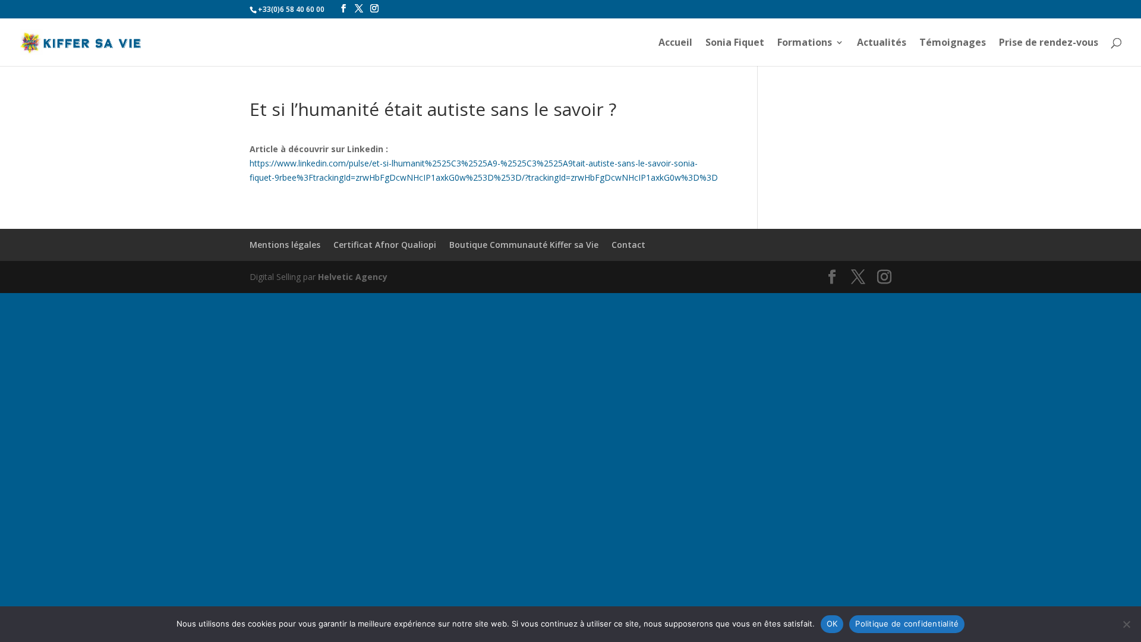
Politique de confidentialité (907, 623)
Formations (804, 43)
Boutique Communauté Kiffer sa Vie (523, 244)
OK (832, 623)
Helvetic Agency (352, 276)
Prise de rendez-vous (1048, 43)
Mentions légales (285, 244)
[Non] (1126, 624)
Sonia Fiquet (734, 43)
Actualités (881, 43)
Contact (628, 244)
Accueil (675, 43)
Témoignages (952, 43)
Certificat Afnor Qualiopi (384, 244)
